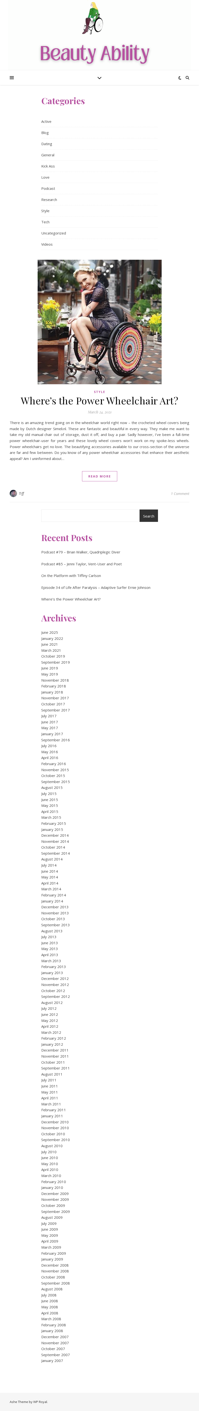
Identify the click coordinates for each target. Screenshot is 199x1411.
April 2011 (49, 1097)
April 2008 (49, 1313)
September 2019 (55, 662)
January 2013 (52, 972)
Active (46, 121)
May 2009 (49, 1235)
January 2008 (52, 1330)
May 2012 (49, 1020)
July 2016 (49, 745)
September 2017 (55, 710)
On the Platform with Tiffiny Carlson (71, 575)
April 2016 (49, 757)
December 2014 (55, 835)
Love (45, 177)
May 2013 (49, 948)
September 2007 (55, 1354)
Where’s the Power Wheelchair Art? (99, 400)
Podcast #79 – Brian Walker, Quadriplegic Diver (80, 552)
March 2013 (51, 960)
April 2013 (49, 954)
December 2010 (55, 1121)
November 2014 (55, 841)
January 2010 (52, 1187)
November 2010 (55, 1127)
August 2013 (52, 930)
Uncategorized (53, 233)
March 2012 (51, 1032)
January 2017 (52, 733)
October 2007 (53, 1348)
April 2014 (49, 883)
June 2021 (49, 644)
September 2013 (55, 924)
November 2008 (55, 1271)
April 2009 (49, 1241)
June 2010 (49, 1157)
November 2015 (55, 769)
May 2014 (49, 877)
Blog (45, 132)
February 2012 (53, 1038)
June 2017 (49, 721)
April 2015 (49, 811)
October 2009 (53, 1205)
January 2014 (52, 901)
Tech (45, 221)
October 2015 (53, 775)
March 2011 (51, 1104)
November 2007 (55, 1342)
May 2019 (49, 674)
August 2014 (52, 859)
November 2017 (55, 697)
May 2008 (49, 1306)
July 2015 (49, 793)
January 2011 (52, 1115)
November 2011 (55, 1056)
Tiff (21, 493)
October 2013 (53, 918)
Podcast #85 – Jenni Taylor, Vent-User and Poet (81, 563)
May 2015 (49, 805)
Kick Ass (48, 166)
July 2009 (49, 1223)
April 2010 (49, 1169)
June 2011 (49, 1086)
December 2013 (55, 906)
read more (99, 476)
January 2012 (52, 1044)
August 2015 (52, 787)
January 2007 (52, 1360)
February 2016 (53, 763)
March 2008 (51, 1318)
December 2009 (55, 1193)
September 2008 (55, 1283)
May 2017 (49, 727)
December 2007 (55, 1336)
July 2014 (49, 865)
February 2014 (53, 895)
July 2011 (49, 1079)
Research (49, 199)
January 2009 (52, 1259)
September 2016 (55, 739)
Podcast (48, 188)
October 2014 (53, 847)
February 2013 (53, 966)
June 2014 (49, 871)
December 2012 (55, 978)
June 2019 (49, 668)
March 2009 (51, 1247)
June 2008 (49, 1300)
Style (45, 210)
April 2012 (49, 1026)
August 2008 (52, 1288)
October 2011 (53, 1062)
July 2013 (49, 936)
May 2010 (49, 1163)
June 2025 (49, 632)
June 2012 (49, 1014)
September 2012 (55, 996)
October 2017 (53, 703)
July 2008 (49, 1295)
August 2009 (52, 1217)
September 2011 (55, 1068)
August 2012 (52, 1002)
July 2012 (49, 1008)
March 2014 (51, 888)
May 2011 (49, 1092)
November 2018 (55, 680)
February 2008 (53, 1324)
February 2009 (53, 1253)
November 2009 (55, 1199)
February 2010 (53, 1181)
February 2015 (53, 823)
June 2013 (49, 942)
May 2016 (49, 751)
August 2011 (52, 1074)
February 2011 (53, 1109)
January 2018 (52, 692)
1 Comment (180, 493)
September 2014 (55, 853)
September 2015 (55, 781)
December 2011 (55, 1050)
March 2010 (51, 1175)
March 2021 (51, 650)
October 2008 (53, 1277)
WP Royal (40, 1402)
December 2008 (55, 1265)
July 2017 (49, 715)
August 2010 (52, 1145)
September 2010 (55, 1139)
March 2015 (51, 817)
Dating (46, 143)
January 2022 (52, 638)
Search (148, 516)
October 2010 (53, 1133)
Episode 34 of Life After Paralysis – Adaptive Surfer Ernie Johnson (95, 587)
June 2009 (49, 1229)
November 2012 (55, 984)
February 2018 (53, 686)
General (47, 154)
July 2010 (49, 1151)
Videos (47, 244)
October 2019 (53, 656)
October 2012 (53, 990)
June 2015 (49, 799)
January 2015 (52, 829)
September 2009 (55, 1211)
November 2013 (55, 912)
